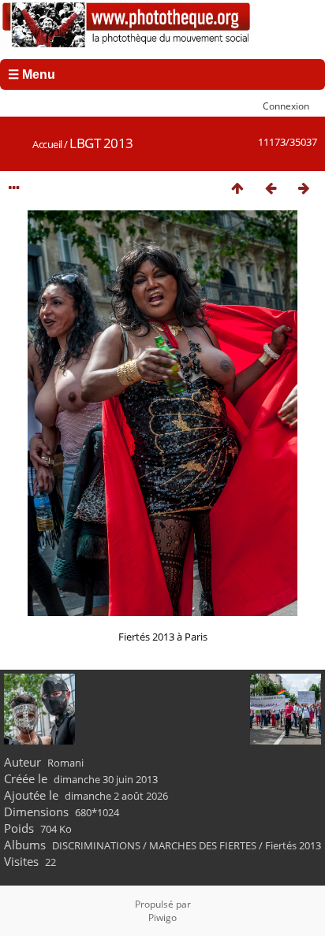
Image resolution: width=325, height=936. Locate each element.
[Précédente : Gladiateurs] (270, 188)
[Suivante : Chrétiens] (303, 188)
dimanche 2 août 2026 (116, 796)
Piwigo (162, 917)
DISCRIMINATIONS (96, 845)
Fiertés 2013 (293, 845)
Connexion (286, 105)
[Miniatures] (237, 188)
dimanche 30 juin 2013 (106, 779)
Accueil (47, 144)
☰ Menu (31, 74)
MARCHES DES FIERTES (202, 845)
